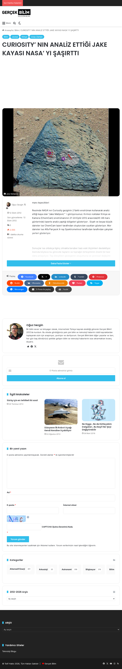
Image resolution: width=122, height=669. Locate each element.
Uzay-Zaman (37, 37)
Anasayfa (8, 30)
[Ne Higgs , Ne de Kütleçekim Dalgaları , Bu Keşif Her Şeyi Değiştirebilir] (98, 410)
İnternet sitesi (69, 505)
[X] (35, 346)
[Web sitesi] (28, 346)
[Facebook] (31, 346)
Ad (9, 492)
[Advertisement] (61, 83)
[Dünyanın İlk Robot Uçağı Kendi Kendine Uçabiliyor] (61, 412)
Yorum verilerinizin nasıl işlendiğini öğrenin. (76, 545)
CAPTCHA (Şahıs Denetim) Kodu (57, 527)
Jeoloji (15, 37)
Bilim (17, 30)
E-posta (11, 505)
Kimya (24, 37)
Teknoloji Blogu (9, 651)
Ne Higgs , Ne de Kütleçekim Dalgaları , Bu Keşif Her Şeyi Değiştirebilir (97, 427)
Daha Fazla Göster (60, 263)
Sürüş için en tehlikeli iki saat (22, 400)
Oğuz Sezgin (17, 204)
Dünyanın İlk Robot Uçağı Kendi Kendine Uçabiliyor (58, 429)
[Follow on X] (25, 204)
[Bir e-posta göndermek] (7, 208)
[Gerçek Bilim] (16, 13)
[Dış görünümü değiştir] (19, 23)
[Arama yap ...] (14, 23)
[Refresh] (28, 517)
